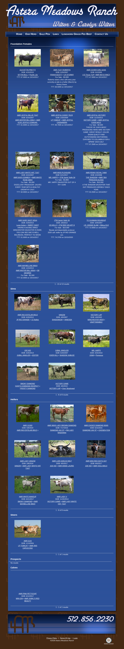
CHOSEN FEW (104, 430)
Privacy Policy (51, 638)
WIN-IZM (19, 598)
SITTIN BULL (23, 75)
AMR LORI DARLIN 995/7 (62, 461)
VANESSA (68, 320)
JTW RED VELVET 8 (67, 225)
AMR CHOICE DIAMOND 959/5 (96, 425)
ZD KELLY (53, 225)
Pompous (99, 355)
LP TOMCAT (56, 120)
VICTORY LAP (96, 315)
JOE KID (27, 350)
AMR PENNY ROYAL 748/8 (96, 173)
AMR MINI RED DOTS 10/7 (96, 461)
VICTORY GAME (90, 120)
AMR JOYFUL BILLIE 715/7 (27, 115)
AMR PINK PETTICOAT (28, 594)
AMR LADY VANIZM (27, 461)
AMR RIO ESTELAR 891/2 (28, 315)
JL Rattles (35, 320)
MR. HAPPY (53, 177)
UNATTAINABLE (96, 322)
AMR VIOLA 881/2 (100, 466)
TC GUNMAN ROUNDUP (96, 220)
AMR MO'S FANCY (103, 75)
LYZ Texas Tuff (88, 75)
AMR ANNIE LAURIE (66, 466)
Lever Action (21, 225)
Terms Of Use (65, 638)
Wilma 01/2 (104, 225)
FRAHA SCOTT (56, 75)
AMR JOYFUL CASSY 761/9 (62, 115)
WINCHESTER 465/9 (96, 320)
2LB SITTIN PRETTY (28, 70)
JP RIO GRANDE (23, 320)
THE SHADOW (91, 177)
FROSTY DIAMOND (27, 388)
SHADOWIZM (57, 320)
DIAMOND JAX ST (57, 430)
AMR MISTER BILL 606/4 (25, 120)
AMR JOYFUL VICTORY (96, 115)
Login (75, 638)
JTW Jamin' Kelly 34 (67, 177)
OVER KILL (53, 355)
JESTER (35, 355)
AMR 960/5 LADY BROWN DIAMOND (61, 425)
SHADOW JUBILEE (67, 355)
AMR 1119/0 (27, 425)
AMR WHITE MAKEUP (27, 497)
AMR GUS (28, 541)
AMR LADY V (62, 497)
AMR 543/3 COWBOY (22, 177)
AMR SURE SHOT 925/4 (27, 220)
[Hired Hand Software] (108, 641)
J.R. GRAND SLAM (91, 225)
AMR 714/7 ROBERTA (61, 70)
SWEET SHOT (33, 225)
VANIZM (62, 315)
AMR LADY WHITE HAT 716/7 (27, 173)
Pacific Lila (34, 75)
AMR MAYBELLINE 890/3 (27, 266)
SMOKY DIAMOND (27, 384)
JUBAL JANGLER (23, 355)
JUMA (91, 355)
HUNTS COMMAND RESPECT (27, 386)
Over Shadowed (68, 388)
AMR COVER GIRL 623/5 (96, 70)
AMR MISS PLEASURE (62, 173)
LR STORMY (69, 75)
